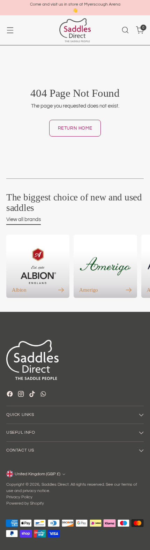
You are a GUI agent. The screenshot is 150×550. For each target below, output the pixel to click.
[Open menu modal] (10, 30)
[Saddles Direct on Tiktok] (33, 395)
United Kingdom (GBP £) (37, 474)
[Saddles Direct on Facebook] (10, 395)
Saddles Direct (55, 484)
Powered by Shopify (25, 503)
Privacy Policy (19, 497)
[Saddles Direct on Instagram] (21, 395)
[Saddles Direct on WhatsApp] (44, 395)
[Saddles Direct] (75, 30)
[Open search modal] (125, 30)
